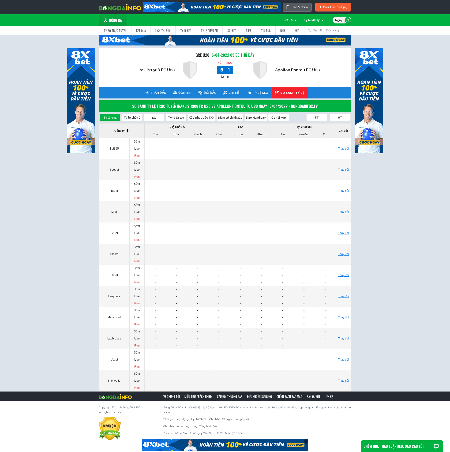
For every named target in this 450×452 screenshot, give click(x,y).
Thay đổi (343, 148)
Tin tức (266, 30)
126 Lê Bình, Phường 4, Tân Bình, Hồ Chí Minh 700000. (208, 433)
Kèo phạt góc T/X (201, 117)
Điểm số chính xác (230, 117)
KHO (297, 30)
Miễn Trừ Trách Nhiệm (198, 396)
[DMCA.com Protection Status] (110, 428)
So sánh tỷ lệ (292, 92)
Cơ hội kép (278, 117)
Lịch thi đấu (163, 30)
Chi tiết (235, 92)
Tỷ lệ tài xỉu (176, 117)
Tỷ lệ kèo (185, 30)
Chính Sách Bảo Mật (289, 396)
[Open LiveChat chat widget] (436, 446)
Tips (248, 30)
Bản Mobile (300, 7)
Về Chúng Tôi (171, 396)
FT (317, 117)
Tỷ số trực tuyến (115, 30)
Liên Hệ (329, 396)
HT (340, 117)
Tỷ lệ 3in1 (110, 117)
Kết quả (141, 30)
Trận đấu (158, 92)
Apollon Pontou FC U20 (297, 70)
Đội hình (184, 92)
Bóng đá (115, 20)
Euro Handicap (256, 117)
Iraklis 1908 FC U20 (157, 70)
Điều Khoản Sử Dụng (259, 396)
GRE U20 (202, 55)
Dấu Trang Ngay (335, 7)
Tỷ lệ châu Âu (209, 30)
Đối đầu (210, 92)
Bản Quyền (313, 396)
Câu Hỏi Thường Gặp (229, 396)
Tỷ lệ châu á (132, 117)
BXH (282, 30)
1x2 (154, 117)
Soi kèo (231, 30)
